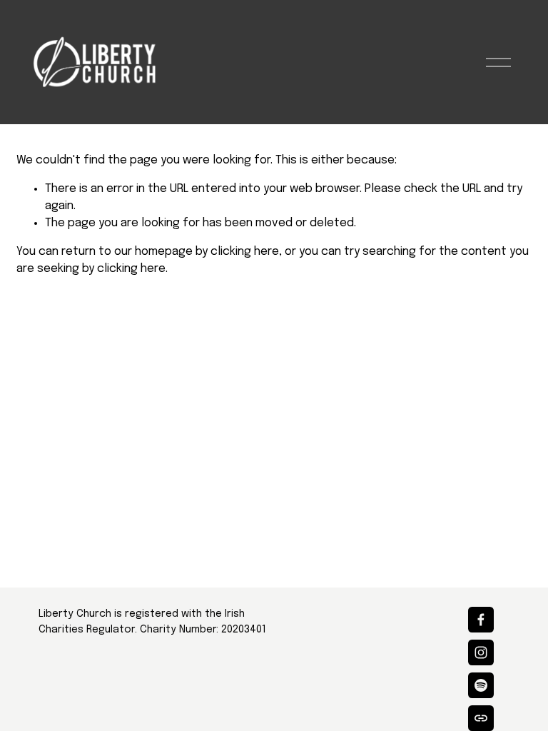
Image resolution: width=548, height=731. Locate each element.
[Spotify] (481, 685)
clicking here (244, 252)
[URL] (481, 718)
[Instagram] (481, 652)
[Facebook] (481, 619)
